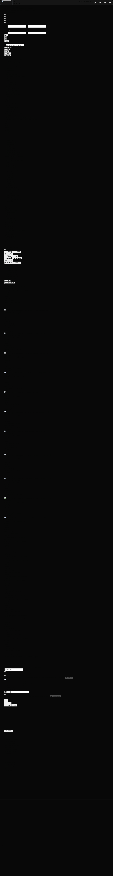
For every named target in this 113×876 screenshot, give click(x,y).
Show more (8, 731)
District (7, 49)
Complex (8, 47)
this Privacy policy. (32, 674)
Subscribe (69, 678)
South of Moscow (10, 747)
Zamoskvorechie (10, 762)
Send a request (55, 696)
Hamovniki (8, 754)
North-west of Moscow (11, 750)
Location (8, 55)
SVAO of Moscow (10, 743)
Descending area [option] (11, 275)
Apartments (8, 770)
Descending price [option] (11, 271)
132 (6, 727)
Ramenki (7, 758)
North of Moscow (10, 741)
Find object (8, 260)
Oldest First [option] (9, 267)
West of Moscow (10, 737)
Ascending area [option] (11, 273)
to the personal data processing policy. (37, 696)
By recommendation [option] (12, 276)
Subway (7, 53)
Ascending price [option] (11, 269)
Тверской (8, 756)
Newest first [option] (9, 265)
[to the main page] (6, 2)
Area (6, 51)
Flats (6, 768)
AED (6, 41)
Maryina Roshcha (10, 764)
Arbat (6, 760)
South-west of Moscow (12, 745)
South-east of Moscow (11, 739)
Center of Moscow (10, 735)
